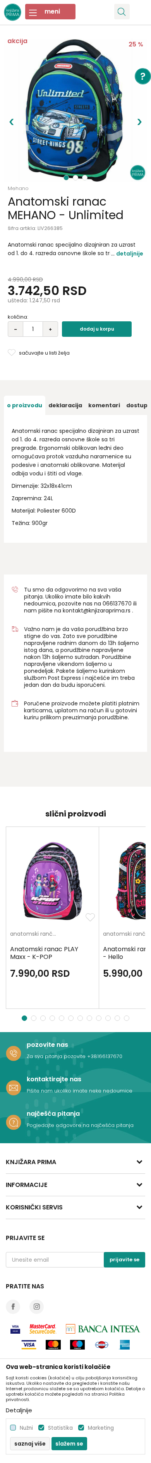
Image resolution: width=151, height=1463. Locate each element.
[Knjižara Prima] (12, 11)
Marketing (101, 1428)
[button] (122, 11)
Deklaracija (65, 405)
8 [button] (90, 1018)
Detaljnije (129, 253)
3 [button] (86, 177)
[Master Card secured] (43, 1329)
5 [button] (62, 1018)
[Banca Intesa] (103, 1329)
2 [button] (76, 177)
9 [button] (99, 1018)
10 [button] (109, 1018)
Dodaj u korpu (97, 329)
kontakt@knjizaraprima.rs (96, 610)
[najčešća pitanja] (13, 1122)
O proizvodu (24, 405)
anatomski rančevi (35, 934)
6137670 (121, 603)
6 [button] (72, 1018)
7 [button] (81, 1018)
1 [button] (66, 177)
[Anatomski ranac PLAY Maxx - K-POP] (52, 881)
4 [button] (53, 1018)
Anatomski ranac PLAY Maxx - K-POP (44, 953)
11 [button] (118, 1018)
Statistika (60, 1428)
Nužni (26, 1428)
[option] (75, 110)
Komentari (104, 405)
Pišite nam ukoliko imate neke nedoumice (79, 1090)
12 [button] (127, 1018)
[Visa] (15, 1329)
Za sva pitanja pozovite (57, 1056)
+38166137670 (104, 1056)
